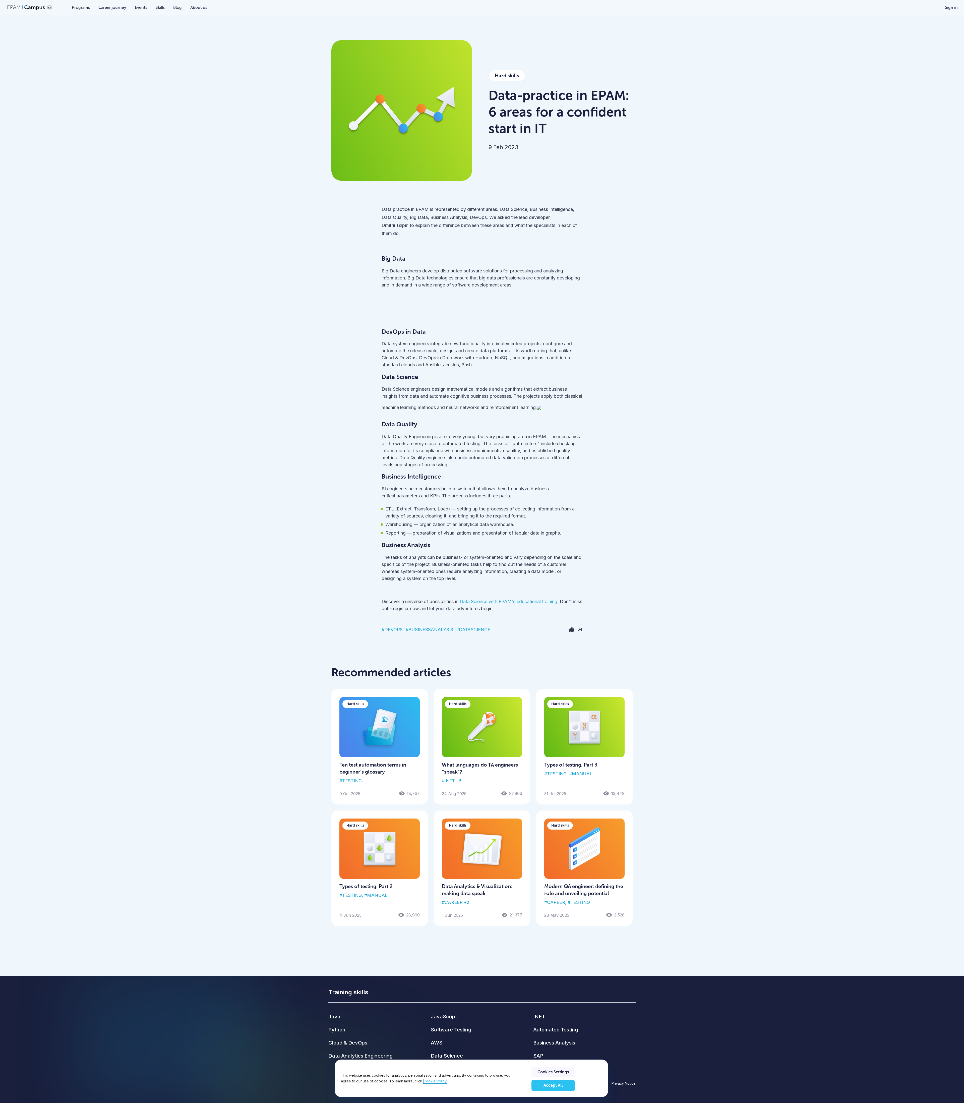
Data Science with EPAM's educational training (508, 601)
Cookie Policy (435, 1081)
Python (336, 1030)
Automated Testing (555, 1030)
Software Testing (451, 1030)
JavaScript (444, 1017)
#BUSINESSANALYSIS (429, 629)
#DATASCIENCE (473, 629)
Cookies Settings (553, 1072)
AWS (436, 1043)
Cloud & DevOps (347, 1043)
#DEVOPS (392, 629)
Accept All (553, 1085)
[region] (471, 1078)
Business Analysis (554, 1043)
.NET (539, 1017)
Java (334, 1017)
